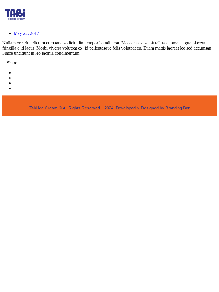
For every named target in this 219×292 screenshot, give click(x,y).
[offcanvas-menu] (205, 14)
